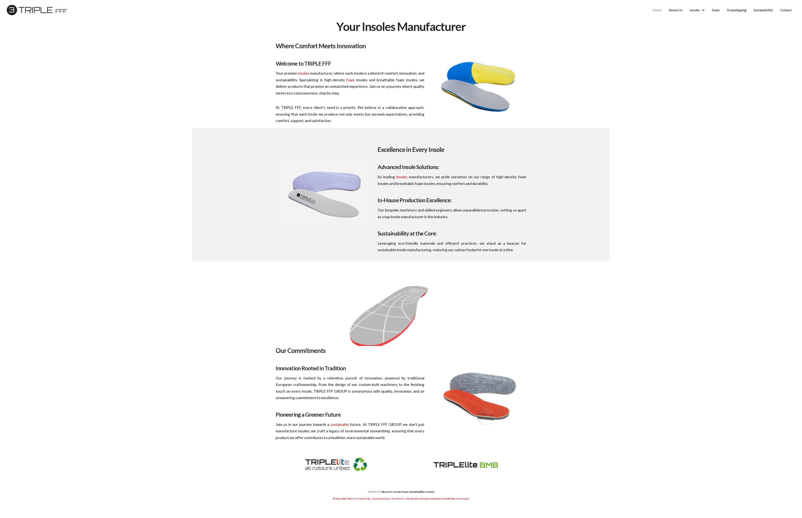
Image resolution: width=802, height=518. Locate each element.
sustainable (339, 424)
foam (350, 80)
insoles (303, 73)
